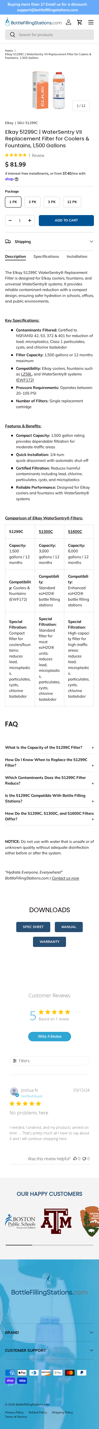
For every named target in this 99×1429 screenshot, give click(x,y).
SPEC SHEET (33, 927)
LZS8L (26, 374)
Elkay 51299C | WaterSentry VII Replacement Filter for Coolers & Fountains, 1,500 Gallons (48, 56)
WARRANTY (49, 942)
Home (9, 50)
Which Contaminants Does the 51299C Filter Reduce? (45, 780)
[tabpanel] (49, 575)
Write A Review (49, 1036)
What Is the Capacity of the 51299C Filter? (43, 747)
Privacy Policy (14, 1412)
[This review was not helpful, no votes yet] (84, 1159)
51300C (46, 531)
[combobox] (49, 34)
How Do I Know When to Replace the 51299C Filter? (46, 762)
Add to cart (66, 220)
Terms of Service (16, 1417)
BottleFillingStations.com (33, 1404)
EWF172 (25, 379)
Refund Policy (38, 1412)
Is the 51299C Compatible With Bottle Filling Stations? (45, 798)
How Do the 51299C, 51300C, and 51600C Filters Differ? (49, 816)
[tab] (15, 256)
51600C (75, 531)
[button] (79, 22)
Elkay (9, 123)
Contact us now (65, 878)
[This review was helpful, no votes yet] (75, 1159)
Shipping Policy (62, 1412)
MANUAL (68, 927)
